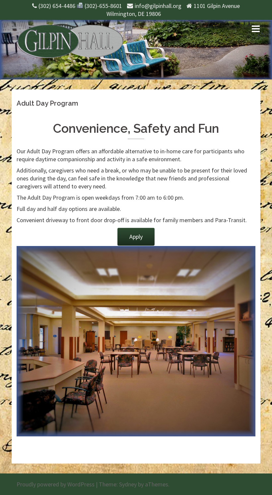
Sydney (128, 484)
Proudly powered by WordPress (56, 484)
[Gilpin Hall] (70, 40)
